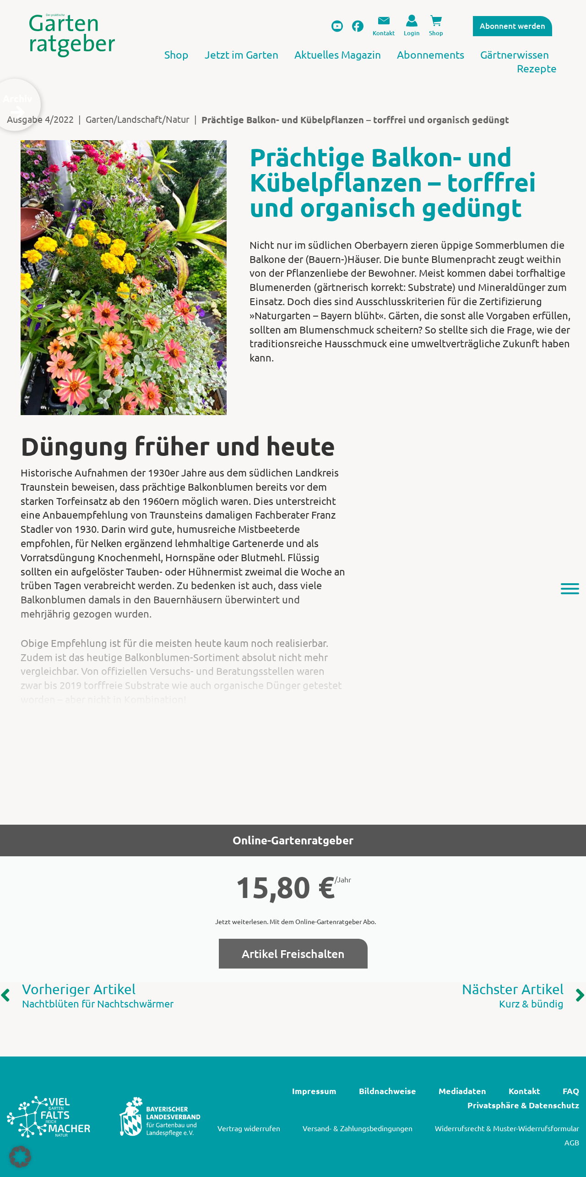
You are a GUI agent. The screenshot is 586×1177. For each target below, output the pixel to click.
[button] (20, 1157)
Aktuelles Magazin (337, 54)
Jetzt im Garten (241, 54)
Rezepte (537, 68)
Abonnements (430, 54)
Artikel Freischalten (293, 953)
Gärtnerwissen (514, 54)
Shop (176, 54)
